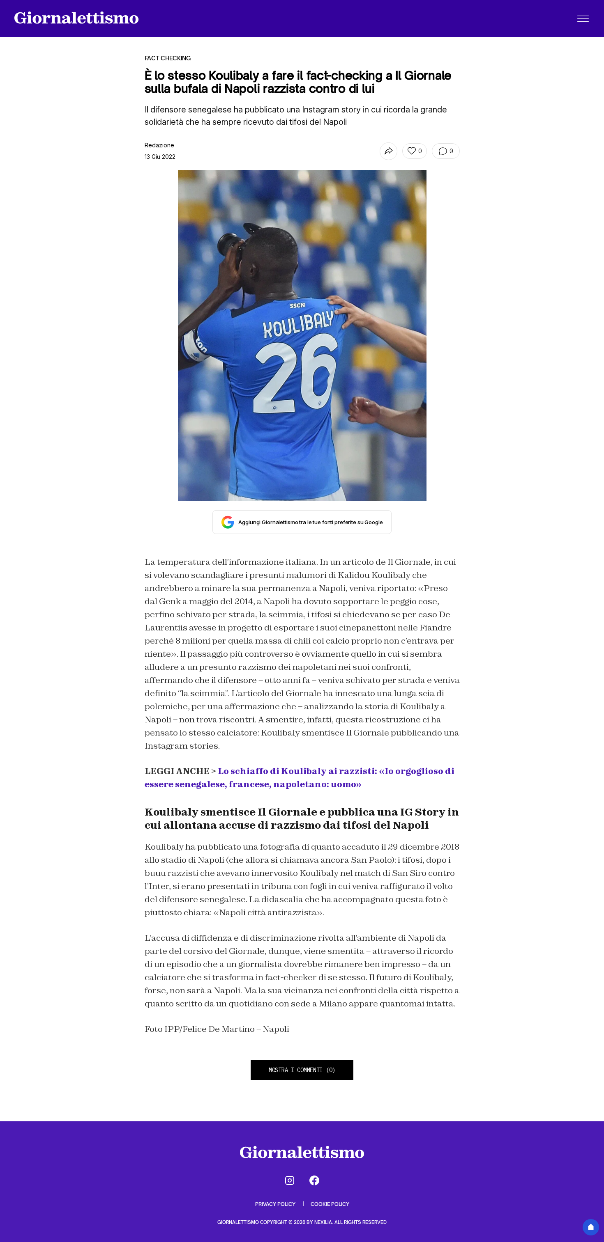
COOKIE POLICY (330, 1204)
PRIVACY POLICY (276, 1204)
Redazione (159, 145)
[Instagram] (289, 1180)
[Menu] (583, 18)
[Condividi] (388, 151)
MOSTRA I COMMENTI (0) (302, 1070)
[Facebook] (314, 1180)
